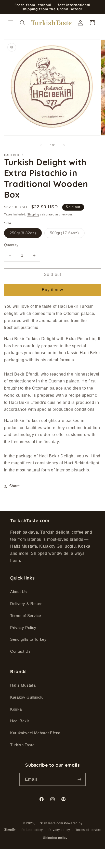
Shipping (33, 214)
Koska (16, 709)
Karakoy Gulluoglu (27, 697)
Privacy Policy (23, 628)
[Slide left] (41, 145)
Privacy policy (59, 829)
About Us (18, 592)
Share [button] (14, 486)
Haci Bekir (19, 721)
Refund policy (32, 829)
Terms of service (88, 829)
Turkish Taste (22, 745)
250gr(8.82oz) (26, 234)
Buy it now (52, 290)
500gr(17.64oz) (67, 234)
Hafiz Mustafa (22, 685)
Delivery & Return (26, 604)
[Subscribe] (79, 779)
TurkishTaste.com (49, 823)
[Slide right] (64, 145)
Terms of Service (25, 616)
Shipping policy (55, 837)
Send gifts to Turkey (28, 639)
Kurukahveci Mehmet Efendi (35, 733)
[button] (11, 23)
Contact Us (20, 651)
